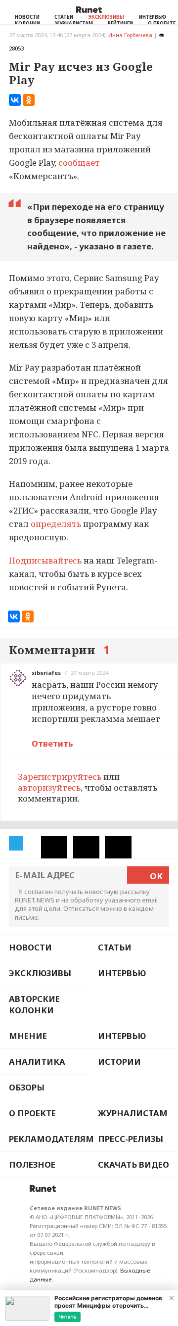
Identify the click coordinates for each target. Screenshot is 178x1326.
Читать (67, 1317)
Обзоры (26, 1087)
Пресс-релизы (130, 1138)
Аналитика (37, 1061)
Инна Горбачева (130, 35)
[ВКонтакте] (15, 100)
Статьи (63, 17)
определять (56, 523)
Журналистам (133, 1113)
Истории (119, 1061)
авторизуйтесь (49, 787)
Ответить (52, 743)
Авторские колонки (34, 1004)
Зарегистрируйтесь (59, 776)
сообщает (79, 162)
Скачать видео (133, 1164)
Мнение (28, 1036)
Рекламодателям (49, 1138)
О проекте (32, 1113)
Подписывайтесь (45, 560)
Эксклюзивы (106, 17)
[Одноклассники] (29, 100)
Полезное (32, 1164)
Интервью (152, 17)
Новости (27, 17)
